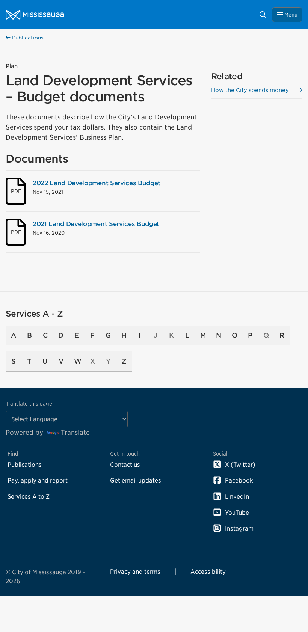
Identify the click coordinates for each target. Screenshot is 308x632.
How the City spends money (250, 90)
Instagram (239, 528)
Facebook (239, 480)
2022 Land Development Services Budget (96, 183)
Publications (27, 38)
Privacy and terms (135, 571)
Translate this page (29, 403)
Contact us (125, 464)
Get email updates (135, 480)
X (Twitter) (240, 464)
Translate (75, 432)
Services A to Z (29, 496)
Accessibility (208, 571)
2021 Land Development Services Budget (96, 224)
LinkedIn (237, 496)
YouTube (237, 512)
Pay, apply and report (38, 480)
